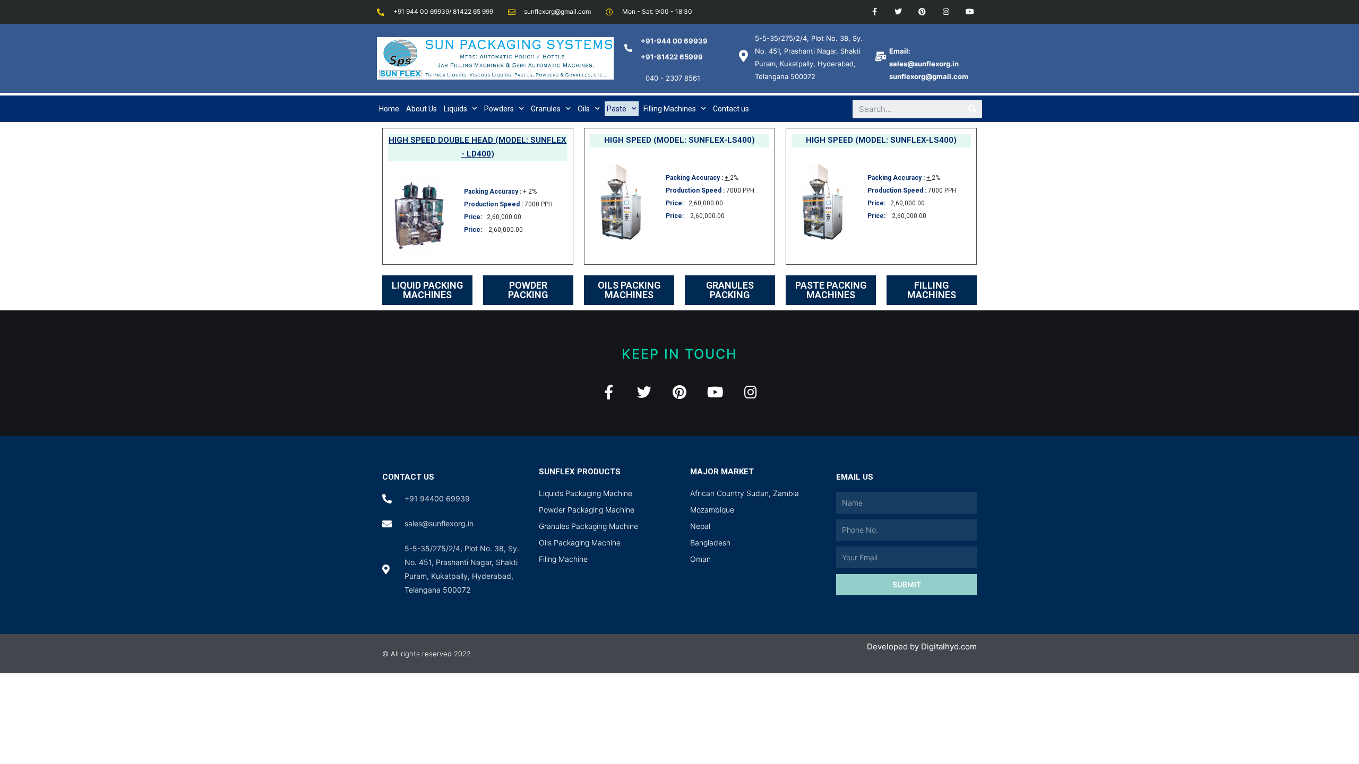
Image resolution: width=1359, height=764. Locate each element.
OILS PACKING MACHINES (629, 290)
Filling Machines (669, 109)
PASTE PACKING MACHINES (830, 290)
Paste (616, 109)
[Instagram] (946, 12)
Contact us (731, 109)
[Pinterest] (922, 12)
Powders (499, 109)
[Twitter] (898, 12)
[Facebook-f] (875, 12)
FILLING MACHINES (931, 290)
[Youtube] (970, 12)
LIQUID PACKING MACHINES (427, 290)
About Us (421, 109)
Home (389, 109)
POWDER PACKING (528, 290)
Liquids (455, 109)
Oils (584, 109)
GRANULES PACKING (730, 290)
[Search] (973, 109)
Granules (546, 109)
